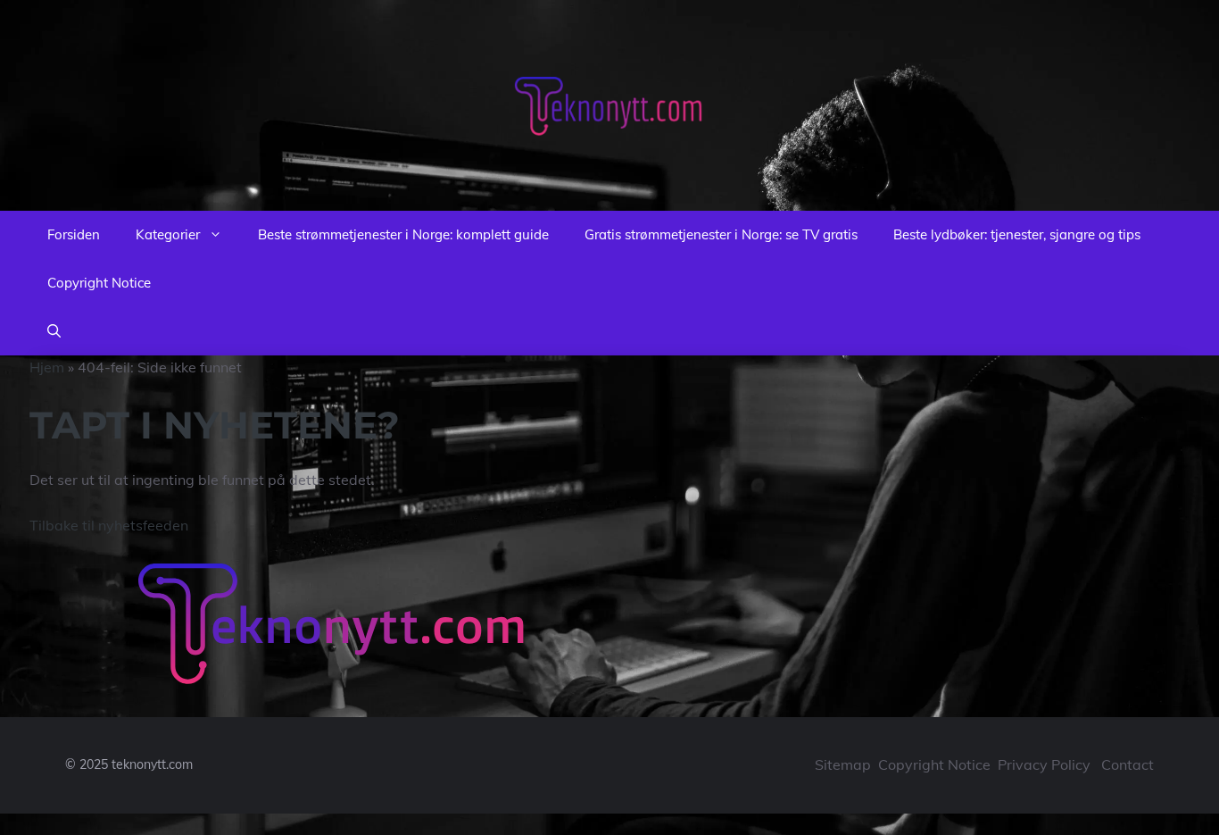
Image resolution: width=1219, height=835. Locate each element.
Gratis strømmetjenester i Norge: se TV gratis (721, 234)
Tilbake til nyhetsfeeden (108, 525)
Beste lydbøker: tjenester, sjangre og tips (1016, 234)
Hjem (46, 367)
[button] (54, 331)
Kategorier (168, 234)
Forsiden (73, 234)
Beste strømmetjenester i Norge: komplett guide (403, 234)
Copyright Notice (99, 282)
